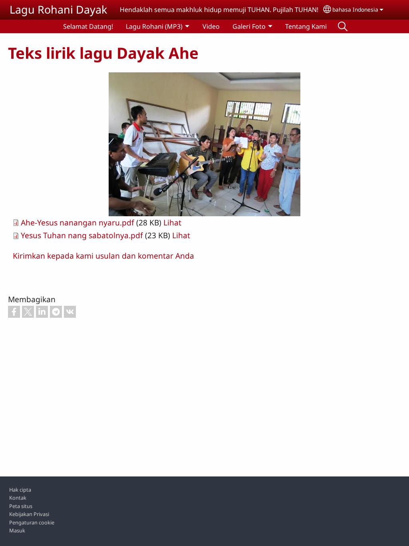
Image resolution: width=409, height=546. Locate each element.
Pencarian (342, 26)
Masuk (17, 530)
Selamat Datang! (88, 26)
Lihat (172, 222)
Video (211, 26)
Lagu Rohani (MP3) (154, 26)
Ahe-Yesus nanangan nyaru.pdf (77, 222)
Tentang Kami (306, 26)
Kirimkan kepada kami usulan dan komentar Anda (103, 255)
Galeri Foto (249, 26)
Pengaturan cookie (31, 522)
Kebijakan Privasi (29, 514)
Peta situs (20, 506)
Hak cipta (20, 489)
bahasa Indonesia (355, 9)
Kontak (17, 497)
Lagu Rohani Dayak (58, 9)
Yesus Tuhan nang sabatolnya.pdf (82, 235)
